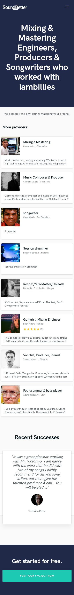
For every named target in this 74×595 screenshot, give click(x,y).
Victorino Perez (36, 511)
